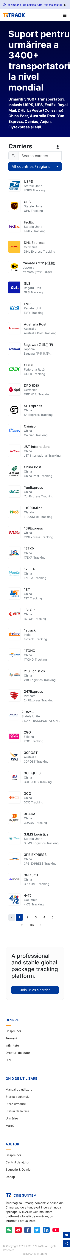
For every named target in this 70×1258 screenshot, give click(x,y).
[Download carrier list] (59, 147)
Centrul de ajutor (17, 1162)
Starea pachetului (18, 1097)
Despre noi (13, 1031)
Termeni (11, 1038)
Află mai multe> (53, 4)
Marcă (10, 1125)
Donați (10, 1177)
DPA (9, 1060)
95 (22, 925)
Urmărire (12, 1118)
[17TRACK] (14, 15)
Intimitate (12, 1045)
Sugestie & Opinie (18, 1169)
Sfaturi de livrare (17, 1111)
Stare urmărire (16, 1104)
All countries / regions (31, 166)
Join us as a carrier (35, 990)
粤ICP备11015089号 (35, 1253)
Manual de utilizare (19, 1089)
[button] (12, 925)
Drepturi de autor (18, 1053)
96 (32, 925)
